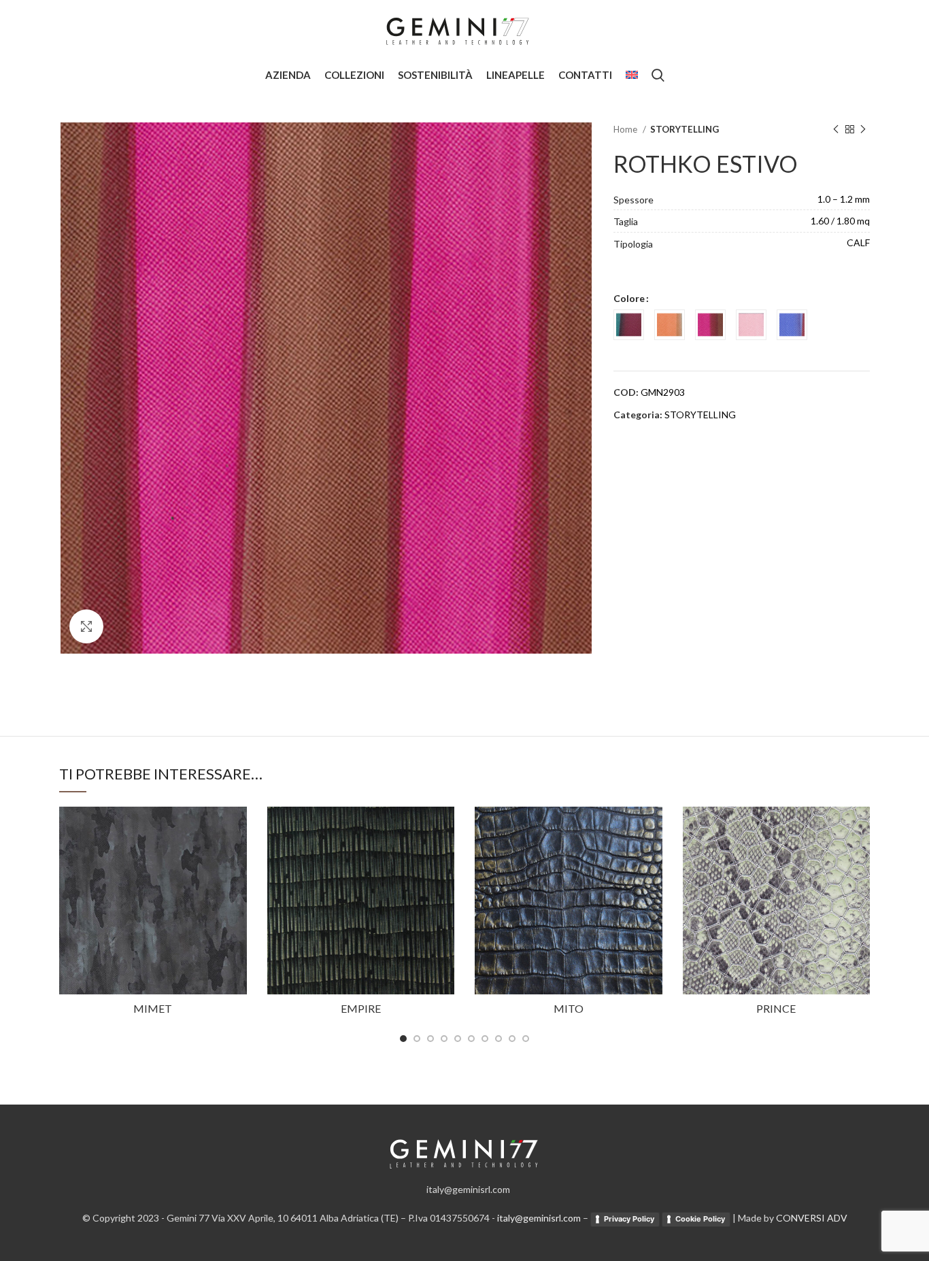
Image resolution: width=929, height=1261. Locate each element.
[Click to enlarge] (86, 626)
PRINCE (776, 1008)
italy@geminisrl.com (539, 1218)
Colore (629, 298)
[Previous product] (836, 130)
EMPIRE (361, 1008)
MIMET (152, 1008)
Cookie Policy (700, 1219)
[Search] (658, 74)
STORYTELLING (684, 129)
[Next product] (863, 130)
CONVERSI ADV (811, 1218)
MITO (569, 1008)
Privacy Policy (629, 1219)
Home (626, 129)
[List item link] (464, 1189)
